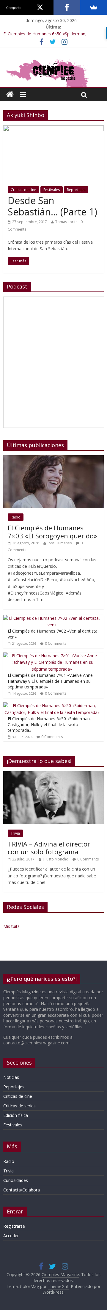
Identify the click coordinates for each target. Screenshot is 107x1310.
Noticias (11, 1077)
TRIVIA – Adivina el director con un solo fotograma (49, 847)
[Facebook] (67, 7)
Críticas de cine (23, 189)
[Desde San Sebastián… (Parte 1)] (53, 129)
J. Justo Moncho (55, 859)
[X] (40, 7)
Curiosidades (15, 1180)
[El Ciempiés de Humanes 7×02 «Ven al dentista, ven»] (52, 618)
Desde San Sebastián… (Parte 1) (52, 206)
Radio (16, 517)
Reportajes (76, 189)
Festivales (51, 189)
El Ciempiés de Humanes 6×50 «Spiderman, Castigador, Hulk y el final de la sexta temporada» (49, 724)
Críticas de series (19, 1106)
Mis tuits (11, 926)
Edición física (15, 1115)
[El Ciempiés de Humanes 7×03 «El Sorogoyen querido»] (53, 458)
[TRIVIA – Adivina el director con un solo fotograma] (53, 774)
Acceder (11, 1235)
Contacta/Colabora (21, 1190)
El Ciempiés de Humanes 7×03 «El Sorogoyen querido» (52, 531)
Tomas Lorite (66, 221)
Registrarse (14, 1226)
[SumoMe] (93, 7)
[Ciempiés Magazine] (53, 60)
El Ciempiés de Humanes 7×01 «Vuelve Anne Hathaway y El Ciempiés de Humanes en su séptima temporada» (50, 681)
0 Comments (55, 643)
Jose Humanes (60, 543)
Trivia (15, 833)
